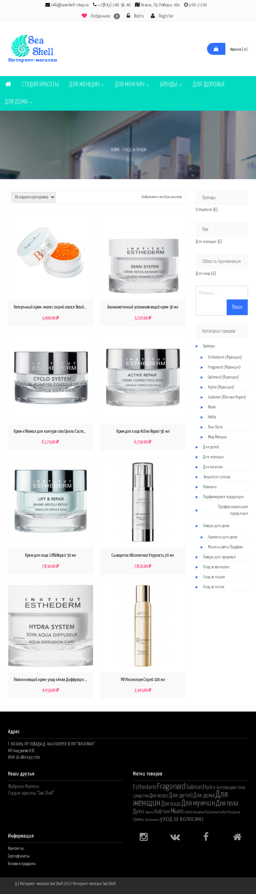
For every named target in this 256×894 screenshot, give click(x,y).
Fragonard (171, 787)
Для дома (16, 102)
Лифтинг (162, 811)
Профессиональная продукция (233, 510)
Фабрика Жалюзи (23, 786)
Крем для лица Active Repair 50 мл (143, 431)
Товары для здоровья (219, 557)
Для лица (203, 274)
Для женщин (84, 84)
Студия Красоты (40, 84)
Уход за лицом (214, 577)
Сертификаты (19, 856)
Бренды (168, 84)
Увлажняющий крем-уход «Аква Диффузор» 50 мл (52, 680)
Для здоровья (208, 84)
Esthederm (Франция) (225, 357)
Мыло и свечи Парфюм (225, 547)
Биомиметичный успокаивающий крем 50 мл (142, 307)
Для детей (211, 447)
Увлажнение (152, 820)
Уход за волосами (216, 567)
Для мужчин (129, 84)
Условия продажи (22, 864)
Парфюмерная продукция (223, 497)
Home (115, 150)
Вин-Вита (215, 427)
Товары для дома (216, 526)
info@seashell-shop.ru (69, 5)
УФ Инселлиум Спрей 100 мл (143, 680)
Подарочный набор (216, 812)
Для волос (159, 795)
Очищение (198, 812)
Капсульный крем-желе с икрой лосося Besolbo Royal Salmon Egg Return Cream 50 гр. (52, 307)
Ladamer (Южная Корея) (227, 397)
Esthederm (204, 210)
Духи (138, 812)
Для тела (227, 803)
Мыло (177, 811)
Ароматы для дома (223, 537)
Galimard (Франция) (223, 377)
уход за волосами (182, 819)
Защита (149, 812)
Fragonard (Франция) (224, 367)
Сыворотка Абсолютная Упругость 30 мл (143, 555)
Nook (211, 407)
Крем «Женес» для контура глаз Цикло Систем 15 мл (52, 431)
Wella (212, 417)
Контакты (16, 848)
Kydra (210, 787)
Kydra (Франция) (221, 387)
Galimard (195, 787)
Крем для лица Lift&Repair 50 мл (50, 555)
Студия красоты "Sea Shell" (31, 793)
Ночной (189, 812)
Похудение (233, 812)
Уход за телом (213, 587)
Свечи (138, 819)
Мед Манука (217, 437)
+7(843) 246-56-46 (114, 5)
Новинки (210, 487)
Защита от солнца (217, 477)
